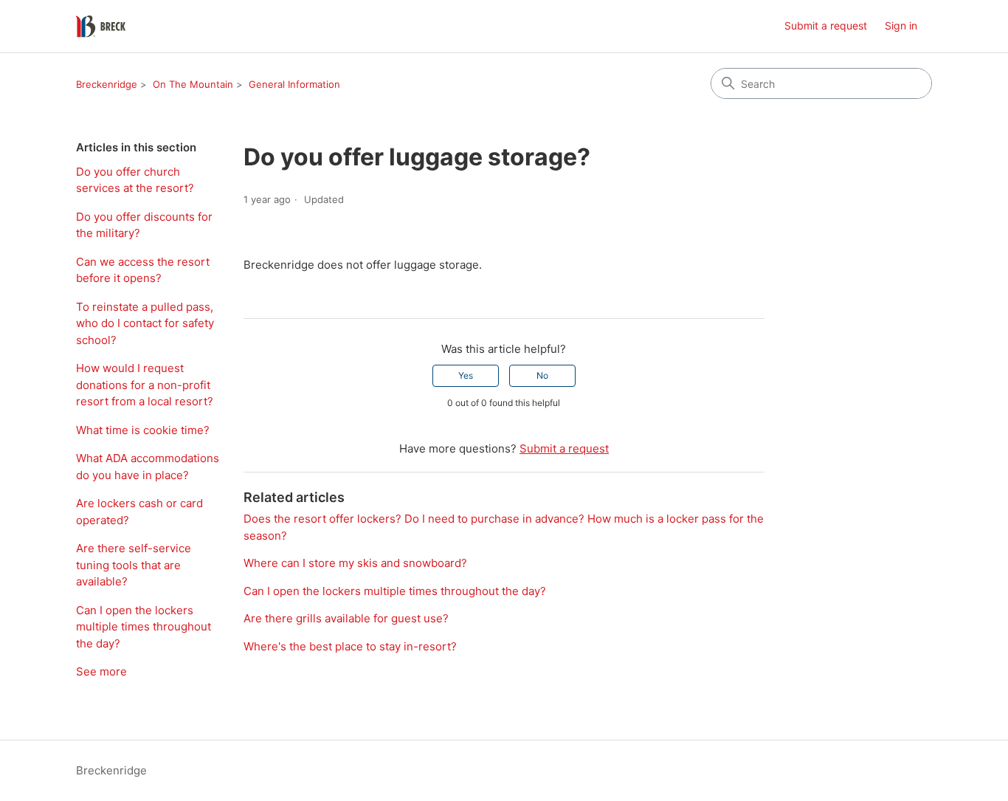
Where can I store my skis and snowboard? (355, 563)
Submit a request (825, 25)
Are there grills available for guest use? (346, 618)
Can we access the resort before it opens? (143, 270)
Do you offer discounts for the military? (144, 225)
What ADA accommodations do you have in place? (147, 466)
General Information (294, 84)
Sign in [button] (901, 25)
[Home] (100, 27)
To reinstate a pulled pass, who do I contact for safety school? (145, 323)
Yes (465, 375)
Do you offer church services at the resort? (135, 180)
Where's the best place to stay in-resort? (350, 646)
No (542, 375)
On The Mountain (193, 84)
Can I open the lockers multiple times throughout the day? (143, 626)
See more (101, 671)
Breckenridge (106, 84)
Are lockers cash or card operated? (139, 511)
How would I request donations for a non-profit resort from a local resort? (144, 384)
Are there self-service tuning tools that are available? (133, 564)
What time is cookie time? (143, 430)
